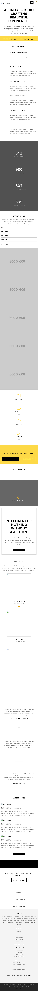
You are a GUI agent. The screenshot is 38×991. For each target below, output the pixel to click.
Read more (18, 550)
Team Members (19, 937)
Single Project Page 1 (19, 962)
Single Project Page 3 (19, 967)
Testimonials (19, 939)
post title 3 (5, 839)
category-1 (5, 231)
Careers (19, 931)
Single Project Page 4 (19, 969)
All (2, 227)
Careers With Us (19, 944)
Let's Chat (19, 892)
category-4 (5, 244)
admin (9, 808)
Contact (28, 975)
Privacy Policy (19, 988)
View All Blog (19, 854)
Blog (8, 975)
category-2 (5, 235)
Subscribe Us (28, 459)
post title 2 (5, 823)
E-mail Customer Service (19, 906)
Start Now (19, 880)
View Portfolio (10, 459)
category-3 (5, 239)
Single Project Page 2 (19, 964)
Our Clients (19, 942)
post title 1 (5, 807)
